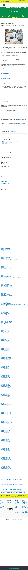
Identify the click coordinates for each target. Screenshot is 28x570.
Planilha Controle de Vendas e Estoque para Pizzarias (7, 363)
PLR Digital (16, 550)
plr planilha (14, 538)
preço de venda (18, 538)
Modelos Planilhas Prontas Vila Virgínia (5, 394)
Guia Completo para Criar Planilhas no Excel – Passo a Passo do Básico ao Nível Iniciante (11, 303)
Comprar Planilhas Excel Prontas (4, 321)
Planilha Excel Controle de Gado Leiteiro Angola (6, 336)
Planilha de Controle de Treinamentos (5, 299)
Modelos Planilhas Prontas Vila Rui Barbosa (6, 474)
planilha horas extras (16, 535)
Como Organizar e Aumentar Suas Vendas (6, 301)
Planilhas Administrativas (4, 376)
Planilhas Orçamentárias (6, 141)
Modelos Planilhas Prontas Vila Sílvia (5, 428)
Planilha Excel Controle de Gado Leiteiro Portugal (6, 331)
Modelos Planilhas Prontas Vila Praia (5, 510)
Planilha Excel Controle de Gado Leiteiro (5, 338)
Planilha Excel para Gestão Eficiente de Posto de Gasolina (7, 348)
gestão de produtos (3, 528)
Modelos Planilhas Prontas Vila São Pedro (5, 437)
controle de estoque (4, 525)
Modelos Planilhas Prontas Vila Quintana (5, 502)
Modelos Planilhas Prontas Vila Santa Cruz (6, 467)
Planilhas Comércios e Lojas (18, 141)
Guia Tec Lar (16, 557)
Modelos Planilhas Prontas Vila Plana (5, 519)
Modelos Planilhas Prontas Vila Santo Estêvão (6, 449)
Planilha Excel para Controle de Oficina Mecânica (6, 328)
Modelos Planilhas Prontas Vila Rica (5, 491)
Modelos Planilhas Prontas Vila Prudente (5, 503)
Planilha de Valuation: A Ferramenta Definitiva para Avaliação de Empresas (9, 312)
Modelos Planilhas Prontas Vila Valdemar (5, 401)
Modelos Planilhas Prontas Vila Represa (5, 493)
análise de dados (3, 523)
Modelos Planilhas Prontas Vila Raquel (5, 500)
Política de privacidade (2, 552)
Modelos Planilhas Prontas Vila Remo (5, 495)
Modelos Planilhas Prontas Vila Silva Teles (6, 429)
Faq (0, 550)
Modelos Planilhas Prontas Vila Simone (5, 427)
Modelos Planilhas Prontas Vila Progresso (5, 504)
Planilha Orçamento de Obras (4, 357)
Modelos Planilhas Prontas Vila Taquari (5, 410)
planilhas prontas (10, 538)
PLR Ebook (16, 551)
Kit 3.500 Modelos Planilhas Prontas (5, 384)
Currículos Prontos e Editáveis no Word (5, 358)
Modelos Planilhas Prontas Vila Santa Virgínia (6, 455)
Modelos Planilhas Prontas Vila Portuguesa (6, 512)
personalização (20, 531)
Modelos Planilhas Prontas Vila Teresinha (5, 409)
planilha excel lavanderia (9, 535)
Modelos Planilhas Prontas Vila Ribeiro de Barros (6, 492)
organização (10, 531)
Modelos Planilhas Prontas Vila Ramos (5, 501)
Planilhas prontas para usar (4, 381)
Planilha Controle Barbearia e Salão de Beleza (6, 354)
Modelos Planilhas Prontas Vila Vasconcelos (6, 400)
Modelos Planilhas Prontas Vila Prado (5, 511)
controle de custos (22, 523)
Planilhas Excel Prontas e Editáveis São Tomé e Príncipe (7, 367)
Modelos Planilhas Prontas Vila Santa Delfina (6, 466)
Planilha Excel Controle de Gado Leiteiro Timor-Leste (7, 337)
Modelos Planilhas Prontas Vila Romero (5, 485)
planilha (5, 78)
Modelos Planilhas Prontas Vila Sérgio (5, 431)
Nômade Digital (16, 552)
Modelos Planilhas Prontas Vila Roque (5, 484)
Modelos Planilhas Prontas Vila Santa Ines (6, 463)
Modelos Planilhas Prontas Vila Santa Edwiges (6, 465)
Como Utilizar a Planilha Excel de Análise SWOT (6, 309)
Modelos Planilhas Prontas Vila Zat (5, 391)
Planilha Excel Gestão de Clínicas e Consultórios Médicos (7, 364)
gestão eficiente (14, 528)
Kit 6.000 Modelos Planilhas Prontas (5, 385)
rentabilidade (20, 539)
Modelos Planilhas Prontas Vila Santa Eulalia (6, 464)
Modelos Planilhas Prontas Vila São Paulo (5, 438)
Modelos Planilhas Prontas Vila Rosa (5, 483)
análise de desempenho (9, 523)
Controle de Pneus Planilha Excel (4, 349)
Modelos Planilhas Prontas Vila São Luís (5, 440)
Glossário (1, 555)
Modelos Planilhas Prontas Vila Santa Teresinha (6, 457)
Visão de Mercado (17, 555)
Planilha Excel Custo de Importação (5, 366)
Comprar (1, 551)
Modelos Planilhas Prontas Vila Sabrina (5, 473)
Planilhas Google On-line (3, 382)
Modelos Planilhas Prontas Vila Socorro (5, 421)
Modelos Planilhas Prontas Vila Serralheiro (6, 430)
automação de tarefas (16, 523)
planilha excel (3, 535)
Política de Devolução (2, 556)
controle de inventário (19, 525)
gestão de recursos (9, 528)
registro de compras (23, 538)
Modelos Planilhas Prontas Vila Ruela (5, 475)
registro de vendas (3, 539)
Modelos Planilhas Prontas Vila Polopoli (5, 518)
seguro (24, 539)
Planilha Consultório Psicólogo (4, 322)
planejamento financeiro (4, 533)
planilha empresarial (23, 533)
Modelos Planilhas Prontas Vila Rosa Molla (6, 482)
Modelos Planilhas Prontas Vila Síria (5, 422)
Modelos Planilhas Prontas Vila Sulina (5, 413)
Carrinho (8, 550)
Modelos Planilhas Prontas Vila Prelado (5, 509)
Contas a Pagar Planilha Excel (4, 339)
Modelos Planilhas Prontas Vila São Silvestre (6, 436)
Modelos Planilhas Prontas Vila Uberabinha (6, 404)
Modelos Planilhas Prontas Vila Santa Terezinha (6, 456)
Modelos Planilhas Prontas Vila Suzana (5, 412)
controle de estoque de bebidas (11, 525)
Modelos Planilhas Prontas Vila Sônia (5, 418)
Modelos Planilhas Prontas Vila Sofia (5, 420)
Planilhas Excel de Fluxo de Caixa (4, 347)
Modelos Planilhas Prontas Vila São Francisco (6, 445)
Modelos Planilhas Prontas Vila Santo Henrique (6, 448)
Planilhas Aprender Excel (3, 383)
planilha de (5, 73)
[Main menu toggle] (26, 5)
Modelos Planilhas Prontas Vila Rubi (5, 476)
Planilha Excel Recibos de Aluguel (5, 356)
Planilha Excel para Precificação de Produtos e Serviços (7, 346)
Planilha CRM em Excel (3, 340)
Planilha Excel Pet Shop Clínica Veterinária (6, 355)
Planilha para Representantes (4, 319)
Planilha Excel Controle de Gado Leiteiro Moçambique (7, 330)
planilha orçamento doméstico (9, 142)
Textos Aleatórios (17, 553)
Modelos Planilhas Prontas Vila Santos (5, 447)
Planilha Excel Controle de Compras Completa (6, 320)
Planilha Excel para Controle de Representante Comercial (7, 318)
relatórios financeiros (15, 539)
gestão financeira (20, 528)
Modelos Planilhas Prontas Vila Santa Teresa (6, 458)
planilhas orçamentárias (4, 538)
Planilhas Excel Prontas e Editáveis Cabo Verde (6, 373)
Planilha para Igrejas (3, 327)
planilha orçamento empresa (5, 143)
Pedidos (8, 551)
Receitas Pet (16, 556)
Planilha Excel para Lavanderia (4, 365)
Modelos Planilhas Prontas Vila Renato (5, 494)
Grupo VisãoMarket (13, 131)
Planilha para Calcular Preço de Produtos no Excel (6, 300)
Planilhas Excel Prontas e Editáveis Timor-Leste (6, 375)
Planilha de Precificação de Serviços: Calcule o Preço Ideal (8, 302)
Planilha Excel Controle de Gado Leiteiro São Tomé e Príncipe (8, 329)
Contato (1, 553)
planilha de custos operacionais (15, 533)
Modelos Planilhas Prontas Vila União (5, 403)
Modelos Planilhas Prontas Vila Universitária (6, 402)
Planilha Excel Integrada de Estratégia (5, 310)
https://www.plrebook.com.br (4, 234)
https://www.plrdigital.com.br (4, 232)
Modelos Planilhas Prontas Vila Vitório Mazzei (6, 393)
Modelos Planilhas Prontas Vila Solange (5, 419)
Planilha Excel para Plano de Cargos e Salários (24, 551)
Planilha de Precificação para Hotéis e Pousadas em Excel (7, 345)
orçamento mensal (15, 531)
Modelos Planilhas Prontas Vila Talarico (5, 411)
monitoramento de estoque (4, 531)
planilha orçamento (4, 142)
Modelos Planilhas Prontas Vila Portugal (5, 513)
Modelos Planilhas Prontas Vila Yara (5, 392)
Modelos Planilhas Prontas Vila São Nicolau (6, 439)
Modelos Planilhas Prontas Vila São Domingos (6, 446)
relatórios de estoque (9, 539)
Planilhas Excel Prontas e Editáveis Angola (6, 374)
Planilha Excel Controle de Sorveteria (5, 311)
